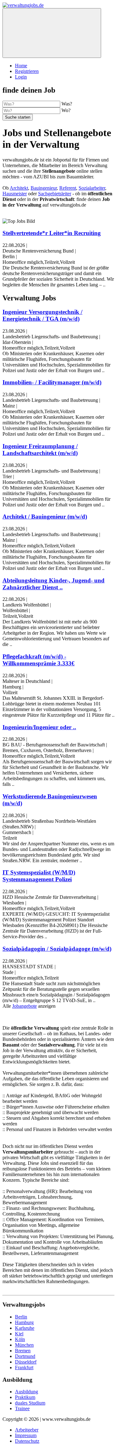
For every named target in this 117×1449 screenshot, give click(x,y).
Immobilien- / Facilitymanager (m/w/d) (51, 382)
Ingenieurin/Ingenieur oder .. (39, 727)
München (24, 1345)
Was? (66, 103)
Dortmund (25, 1356)
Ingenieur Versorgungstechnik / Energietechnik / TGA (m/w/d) (42, 315)
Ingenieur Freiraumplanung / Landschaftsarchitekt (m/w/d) (40, 449)
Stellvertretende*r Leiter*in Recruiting (51, 233)
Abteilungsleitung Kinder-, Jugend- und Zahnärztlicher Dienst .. (53, 584)
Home (21, 65)
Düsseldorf (26, 1362)
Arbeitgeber (26, 1429)
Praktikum (25, 1397)
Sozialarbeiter (92, 188)
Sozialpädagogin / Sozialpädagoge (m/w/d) (56, 948)
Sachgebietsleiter (54, 193)
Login (21, 76)
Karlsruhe (24, 1328)
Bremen (23, 1350)
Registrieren (27, 71)
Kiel (19, 1333)
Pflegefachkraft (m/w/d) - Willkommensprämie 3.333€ (38, 660)
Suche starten (17, 117)
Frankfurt (24, 1367)
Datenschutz (27, 1441)
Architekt (19, 188)
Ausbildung (26, 1391)
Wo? (66, 110)
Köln (20, 1339)
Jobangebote (24, 1006)
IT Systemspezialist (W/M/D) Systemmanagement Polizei (38, 876)
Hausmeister (14, 193)
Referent (67, 188)
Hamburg (24, 1322)
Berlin (21, 1316)
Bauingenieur (44, 188)
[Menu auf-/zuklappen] (51, 33)
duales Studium (30, 1402)
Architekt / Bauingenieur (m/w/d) (44, 516)
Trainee (22, 1408)
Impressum (26, 1435)
